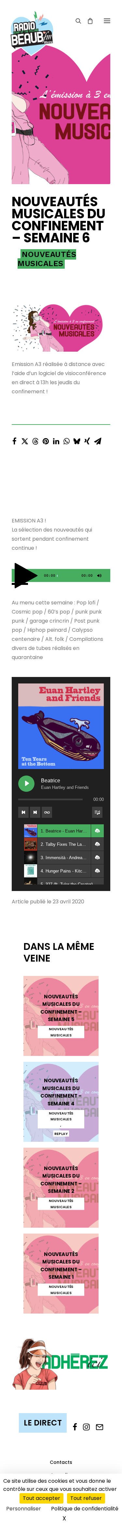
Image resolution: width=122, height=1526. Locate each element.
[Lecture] (16, 577)
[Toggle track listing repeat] (47, 812)
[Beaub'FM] (32, 25)
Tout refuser (86, 1498)
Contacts (61, 1462)
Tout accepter (41, 1498)
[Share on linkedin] (56, 439)
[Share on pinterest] (45, 439)
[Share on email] (97, 439)
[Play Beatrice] (26, 784)
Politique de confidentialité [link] (84, 1508)
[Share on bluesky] (77, 439)
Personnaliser (23, 1508)
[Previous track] (23, 812)
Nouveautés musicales (47, 259)
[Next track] (35, 812)
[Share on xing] (87, 439)
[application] (61, 575)
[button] (107, 20)
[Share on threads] (35, 439)
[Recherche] (75, 21)
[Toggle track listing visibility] (97, 812)
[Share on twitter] (25, 439)
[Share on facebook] (14, 439)
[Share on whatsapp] (66, 439)
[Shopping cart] (87, 21)
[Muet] (98, 577)
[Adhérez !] (61, 1363)
